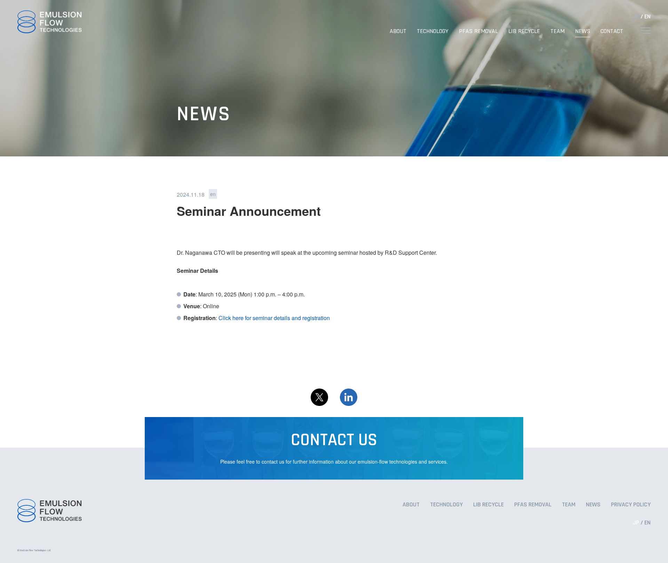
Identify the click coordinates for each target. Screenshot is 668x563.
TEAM (557, 31)
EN (647, 17)
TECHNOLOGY (432, 31)
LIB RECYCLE (524, 31)
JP (636, 17)
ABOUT (398, 31)
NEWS (582, 31)
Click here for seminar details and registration (274, 318)
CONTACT (612, 31)
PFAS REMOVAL (478, 31)
